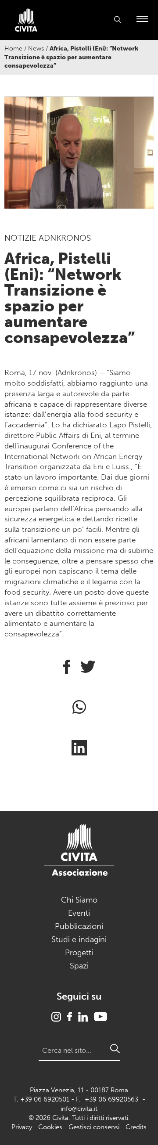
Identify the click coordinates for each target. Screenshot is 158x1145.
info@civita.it (79, 1108)
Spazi (79, 966)
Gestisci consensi (93, 1127)
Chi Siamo (79, 900)
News (36, 48)
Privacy (21, 1127)
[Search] (115, 1049)
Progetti (79, 952)
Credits (136, 1127)
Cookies (50, 1127)
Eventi (79, 913)
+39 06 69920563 (111, 1099)
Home (13, 48)
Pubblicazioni (79, 926)
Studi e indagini (79, 939)
